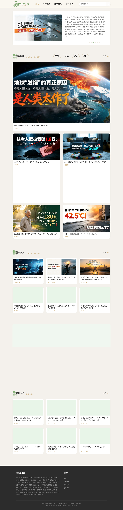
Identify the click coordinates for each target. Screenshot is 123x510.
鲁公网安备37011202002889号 (68, 465)
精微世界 (69, 4)
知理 (107, 252)
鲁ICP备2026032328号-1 (53, 465)
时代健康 (46, 4)
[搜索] (108, 4)
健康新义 (58, 4)
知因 (107, 56)
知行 (107, 353)
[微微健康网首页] (20, 4)
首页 (37, 4)
